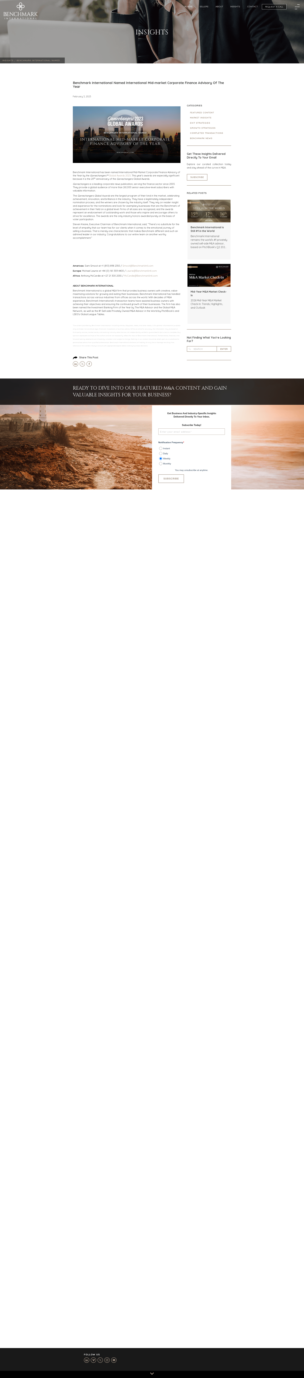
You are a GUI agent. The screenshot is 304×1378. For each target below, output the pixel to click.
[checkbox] (191, 455)
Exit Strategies (200, 123)
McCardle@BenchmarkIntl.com (141, 275)
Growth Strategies (202, 128)
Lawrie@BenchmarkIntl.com (141, 270)
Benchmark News (201, 138)
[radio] (192, 448)
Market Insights (200, 117)
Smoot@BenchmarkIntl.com (138, 265)
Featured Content (202, 112)
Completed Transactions (206, 133)
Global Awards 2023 (120, 175)
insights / (9, 60)
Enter (224, 348)
